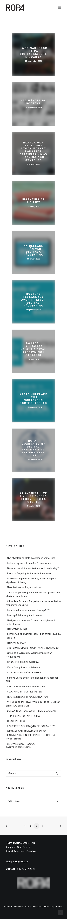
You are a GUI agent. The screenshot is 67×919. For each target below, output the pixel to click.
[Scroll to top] (60, 912)
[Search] (33, 773)
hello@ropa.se (20, 861)
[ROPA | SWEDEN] (15, 7)
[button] (59, 7)
